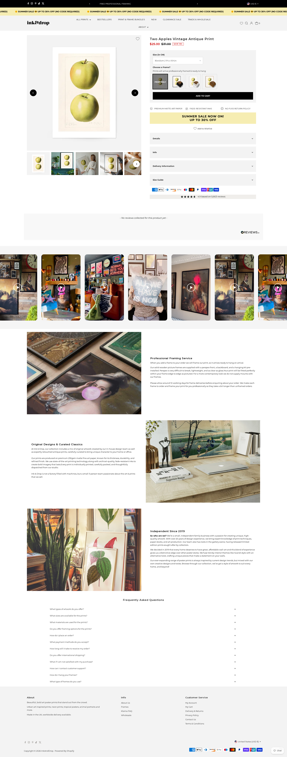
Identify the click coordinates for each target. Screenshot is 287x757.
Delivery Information (163, 166)
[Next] (197, 3)
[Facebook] (28, 3)
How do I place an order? (62, 635)
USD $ (253, 4)
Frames (124, 707)
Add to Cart (203, 96)
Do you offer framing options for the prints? (71, 629)
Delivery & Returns (194, 711)
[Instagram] (32, 3)
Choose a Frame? (161, 67)
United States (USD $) (248, 741)
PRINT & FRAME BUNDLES (131, 19)
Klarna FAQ (126, 711)
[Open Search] (246, 23)
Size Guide (158, 180)
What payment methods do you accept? (69, 642)
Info (155, 152)
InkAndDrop (47, 751)
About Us (125, 703)
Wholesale (126, 715)
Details (156, 138)
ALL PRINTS (82, 19)
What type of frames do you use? (65, 681)
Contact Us (190, 719)
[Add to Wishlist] (137, 38)
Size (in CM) (159, 54)
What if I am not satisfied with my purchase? (71, 662)
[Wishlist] (241, 23)
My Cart (189, 707)
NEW (154, 19)
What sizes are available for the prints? (68, 615)
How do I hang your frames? (63, 675)
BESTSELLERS (104, 19)
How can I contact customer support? (68, 668)
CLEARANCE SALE (172, 19)
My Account (191, 703)
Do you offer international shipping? (67, 655)
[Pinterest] (35, 3)
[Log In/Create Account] (251, 23)
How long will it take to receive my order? (70, 648)
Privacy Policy (192, 715)
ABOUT (142, 27)
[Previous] (89, 3)
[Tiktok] (39, 3)
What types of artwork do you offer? (67, 609)
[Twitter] (43, 3)
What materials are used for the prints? (69, 622)
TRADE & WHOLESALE (199, 19)
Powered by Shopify (64, 751)
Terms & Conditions (194, 723)
